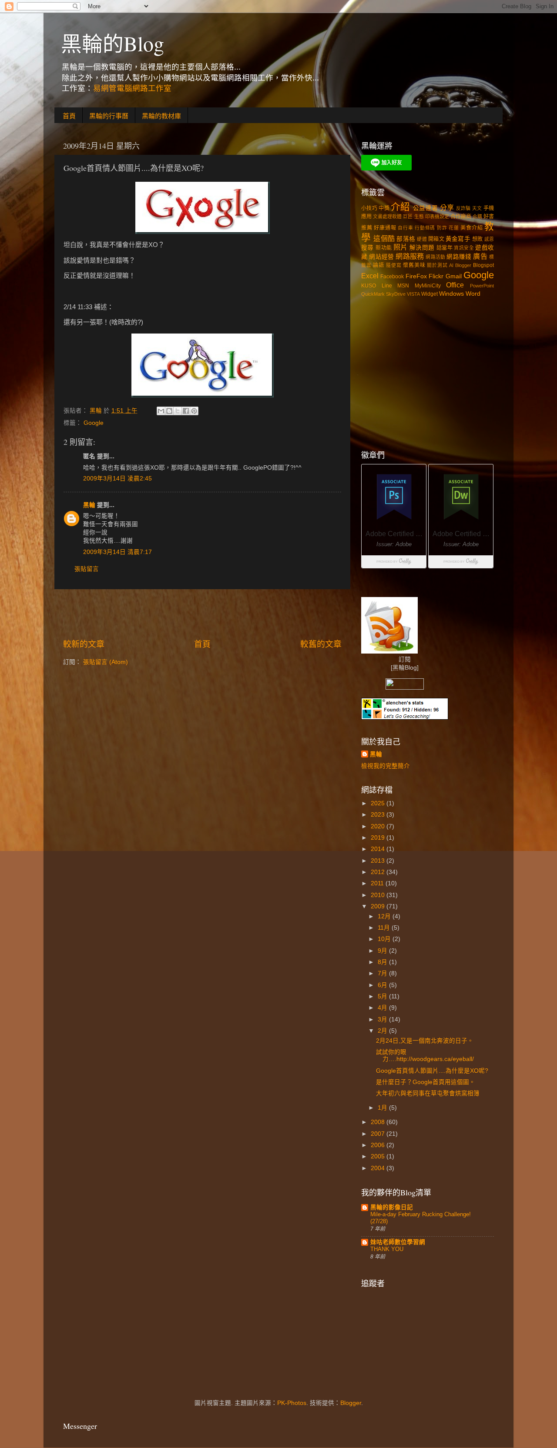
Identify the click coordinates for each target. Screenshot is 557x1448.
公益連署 (425, 208)
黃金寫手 (458, 239)
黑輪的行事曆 (108, 115)
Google (94, 423)
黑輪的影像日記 (391, 1207)
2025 (378, 803)
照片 (400, 247)
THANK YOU (386, 1249)
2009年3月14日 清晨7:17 (117, 552)
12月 (385, 916)
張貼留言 (86, 569)
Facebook (392, 277)
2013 (378, 860)
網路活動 (435, 257)
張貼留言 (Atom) (105, 662)
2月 (383, 1031)
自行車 (405, 227)
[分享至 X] (177, 411)
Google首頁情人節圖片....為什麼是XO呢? (432, 1071)
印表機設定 (437, 216)
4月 (383, 1007)
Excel (370, 276)
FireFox (416, 276)
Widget (429, 294)
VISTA (413, 294)
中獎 (384, 208)
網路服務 (410, 256)
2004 (378, 1168)
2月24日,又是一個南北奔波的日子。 (424, 1041)
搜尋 (367, 247)
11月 (385, 927)
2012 (378, 872)
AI (451, 265)
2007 (378, 1134)
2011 (378, 883)
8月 (383, 962)
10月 (385, 939)
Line (387, 286)
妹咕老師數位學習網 (397, 1242)
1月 (383, 1107)
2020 (378, 826)
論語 (378, 265)
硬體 (421, 239)
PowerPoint (482, 285)
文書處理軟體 (387, 216)
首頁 (69, 115)
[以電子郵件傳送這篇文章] (161, 411)
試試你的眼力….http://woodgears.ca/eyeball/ (425, 1055)
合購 (477, 216)
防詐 (442, 227)
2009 (378, 906)
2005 (378, 1156)
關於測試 (437, 265)
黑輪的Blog (112, 43)
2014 (378, 849)
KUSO (368, 286)
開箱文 (436, 239)
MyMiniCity (428, 286)
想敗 (477, 239)
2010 (378, 895)
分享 (447, 207)
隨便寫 (393, 265)
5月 (383, 996)
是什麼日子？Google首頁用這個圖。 (425, 1082)
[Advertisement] (202, 614)
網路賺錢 (458, 257)
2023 (378, 814)
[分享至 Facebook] (185, 411)
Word (473, 293)
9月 (383, 951)
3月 (383, 1019)
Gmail (454, 276)
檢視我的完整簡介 (385, 766)
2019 (378, 837)
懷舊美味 (414, 265)
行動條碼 (425, 227)
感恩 (489, 239)
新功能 (384, 248)
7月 (383, 973)
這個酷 (384, 238)
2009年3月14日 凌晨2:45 (117, 478)
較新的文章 (83, 644)
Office (455, 285)
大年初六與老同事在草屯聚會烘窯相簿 (428, 1093)
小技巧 (369, 208)
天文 (477, 208)
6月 (383, 985)
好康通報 (385, 228)
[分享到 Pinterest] (194, 411)
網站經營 (381, 257)
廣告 (480, 256)
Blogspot (483, 265)
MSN (403, 286)
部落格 (405, 239)
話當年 (444, 248)
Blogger (463, 265)
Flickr (436, 276)
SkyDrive (396, 294)
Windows (451, 293)
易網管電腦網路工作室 (132, 88)
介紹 (400, 206)
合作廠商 (460, 217)
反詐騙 (463, 208)
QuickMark (373, 294)
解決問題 (422, 247)
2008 (378, 1122)
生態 (419, 216)
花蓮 (454, 227)
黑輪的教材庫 (161, 115)
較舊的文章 (321, 644)
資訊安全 (464, 247)
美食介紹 (471, 228)
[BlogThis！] (169, 411)
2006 (378, 1145)
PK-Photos (291, 1403)
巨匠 (408, 216)
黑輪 (89, 505)
